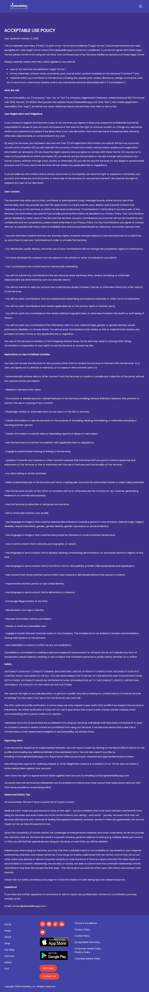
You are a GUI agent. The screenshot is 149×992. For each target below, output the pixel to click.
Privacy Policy (82, 929)
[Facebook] (49, 924)
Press (7, 930)
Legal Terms (33, 50)
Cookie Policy (82, 935)
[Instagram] (42, 924)
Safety (8, 962)
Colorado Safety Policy (87, 958)
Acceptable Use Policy (87, 942)
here (63, 226)
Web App (48, 968)
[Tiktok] (55, 924)
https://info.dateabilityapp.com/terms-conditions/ (70, 50)
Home (7, 924)
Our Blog (9, 949)
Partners (9, 956)
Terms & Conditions (85, 923)
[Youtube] (42, 932)
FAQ (6, 968)
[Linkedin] (62, 924)
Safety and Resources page (37, 879)
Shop (7, 943)
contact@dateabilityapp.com (32, 756)
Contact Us (49, 976)
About (7, 937)
